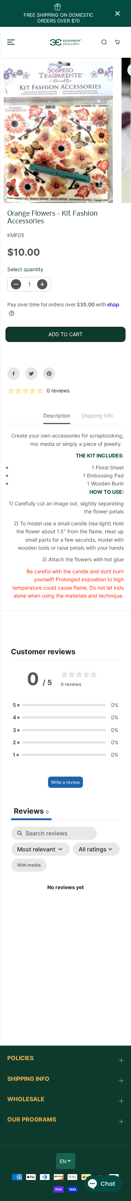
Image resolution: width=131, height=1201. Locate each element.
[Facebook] (13, 373)
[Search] (104, 42)
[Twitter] (31, 373)
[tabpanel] (65, 896)
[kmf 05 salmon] (61, 130)
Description (56, 415)
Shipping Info (97, 415)
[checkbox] (29, 865)
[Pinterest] (49, 373)
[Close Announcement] (117, 13)
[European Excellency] (65, 42)
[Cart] (117, 42)
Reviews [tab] (31, 811)
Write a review (65, 782)
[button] (11, 42)
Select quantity (25, 269)
